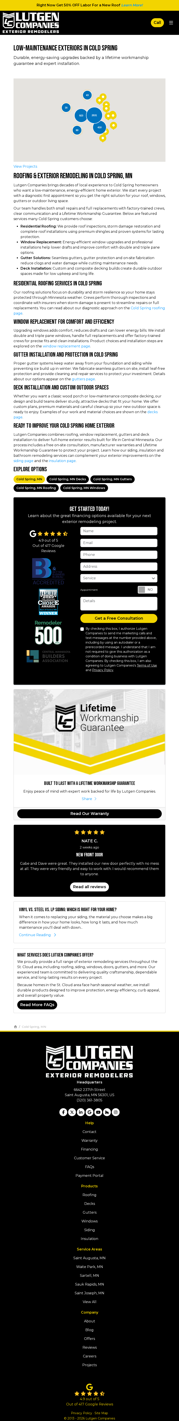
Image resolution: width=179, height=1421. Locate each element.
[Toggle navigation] (171, 23)
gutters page (83, 379)
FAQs (89, 1167)
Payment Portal (89, 1176)
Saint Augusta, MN (89, 1258)
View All (89, 1302)
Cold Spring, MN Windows (84, 488)
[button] (113, 126)
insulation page (62, 461)
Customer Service (89, 1158)
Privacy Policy (102, 670)
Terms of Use (147, 665)
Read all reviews (89, 886)
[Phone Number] (157, 22)
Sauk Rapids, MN (89, 1284)
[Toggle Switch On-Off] (147, 589)
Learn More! (132, 5)
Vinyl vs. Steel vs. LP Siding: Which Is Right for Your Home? (68, 910)
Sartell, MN (89, 1275)
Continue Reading (35, 935)
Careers (89, 1356)
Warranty (89, 1140)
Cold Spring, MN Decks (67, 479)
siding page (23, 461)
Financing (89, 1149)
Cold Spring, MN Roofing (36, 488)
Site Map (101, 1413)
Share (87, 799)
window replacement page (66, 346)
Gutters (89, 1212)
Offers (89, 1339)
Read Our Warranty (89, 813)
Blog (89, 1330)
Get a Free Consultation (119, 618)
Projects (89, 1365)
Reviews (90, 1347)
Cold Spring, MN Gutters (112, 479)
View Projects (25, 166)
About (89, 1321)
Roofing (89, 1195)
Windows (89, 1221)
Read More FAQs (37, 1004)
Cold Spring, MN (29, 479)
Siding (89, 1230)
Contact (89, 1132)
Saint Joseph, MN (89, 1293)
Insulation (89, 1239)
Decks (89, 1204)
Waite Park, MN (89, 1267)
